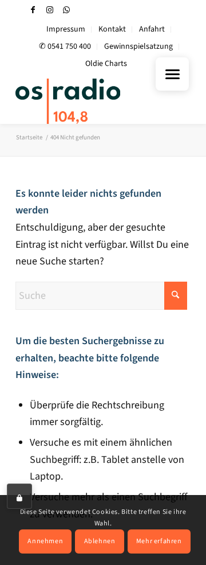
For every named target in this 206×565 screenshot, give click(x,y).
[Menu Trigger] (172, 74)
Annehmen (45, 541)
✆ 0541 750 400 (65, 46)
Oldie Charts (106, 63)
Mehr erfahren (159, 541)
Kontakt (112, 29)
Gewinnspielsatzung (138, 46)
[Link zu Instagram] (49, 10)
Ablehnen (100, 541)
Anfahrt (152, 29)
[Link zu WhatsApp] (66, 10)
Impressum (65, 29)
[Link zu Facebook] (33, 10)
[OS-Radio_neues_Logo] (85, 101)
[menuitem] (66, 29)
